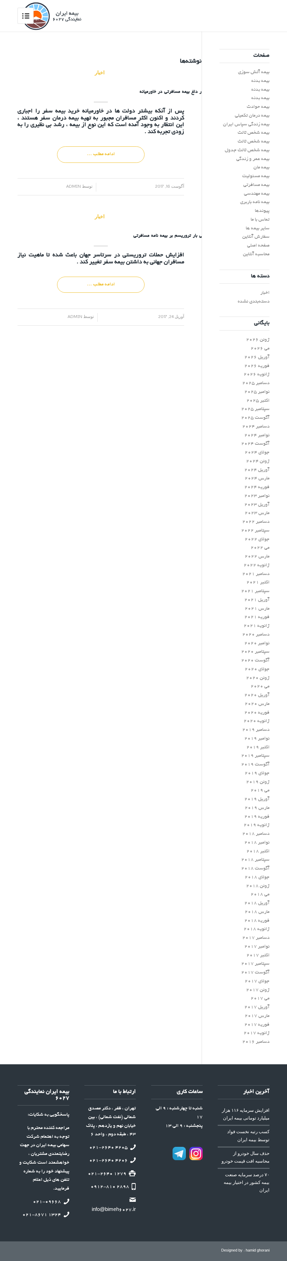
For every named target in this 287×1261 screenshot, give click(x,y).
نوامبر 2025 (257, 392)
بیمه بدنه (260, 81)
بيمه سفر (53, 111)
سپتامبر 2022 (255, 530)
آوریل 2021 (257, 600)
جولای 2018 (257, 877)
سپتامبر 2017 (255, 963)
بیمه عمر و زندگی (253, 159)
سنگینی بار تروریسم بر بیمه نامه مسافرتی (173, 236)
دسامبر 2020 (256, 634)
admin (76, 186)
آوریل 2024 (257, 470)
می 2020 (260, 686)
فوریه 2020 (257, 712)
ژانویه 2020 (257, 721)
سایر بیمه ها (258, 228)
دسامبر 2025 (256, 383)
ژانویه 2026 (257, 374)
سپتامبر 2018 (255, 859)
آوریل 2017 (257, 1007)
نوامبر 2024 (257, 435)
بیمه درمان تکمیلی (252, 115)
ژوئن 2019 (258, 782)
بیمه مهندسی (257, 193)
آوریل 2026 (257, 357)
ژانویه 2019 (257, 825)
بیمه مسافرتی (256, 185)
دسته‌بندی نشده (254, 301)
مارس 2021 (257, 608)
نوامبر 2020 (257, 643)
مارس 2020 (257, 704)
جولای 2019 (257, 773)
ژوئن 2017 (258, 990)
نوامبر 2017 (257, 946)
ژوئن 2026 (258, 339)
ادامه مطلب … (101, 154)
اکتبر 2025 (258, 400)
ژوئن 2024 (258, 461)
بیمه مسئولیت (256, 176)
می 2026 (260, 348)
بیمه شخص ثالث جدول (247, 150)
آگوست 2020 (255, 660)
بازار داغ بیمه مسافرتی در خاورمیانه (174, 92)
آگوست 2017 (255, 972)
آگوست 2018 (255, 868)
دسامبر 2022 (256, 522)
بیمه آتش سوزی (254, 72)
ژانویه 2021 (257, 626)
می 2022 (260, 547)
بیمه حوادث (258, 107)
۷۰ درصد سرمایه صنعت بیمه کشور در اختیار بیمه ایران (247, 1182)
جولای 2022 (257, 539)
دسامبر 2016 (256, 1042)
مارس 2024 (257, 478)
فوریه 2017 (257, 1024)
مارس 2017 (257, 1016)
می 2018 (260, 894)
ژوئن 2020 (258, 678)
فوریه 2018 (257, 920)
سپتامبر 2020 (255, 651)
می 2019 (260, 790)
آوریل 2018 (257, 903)
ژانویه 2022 (257, 565)
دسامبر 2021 (256, 574)
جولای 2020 (257, 669)
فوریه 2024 (257, 487)
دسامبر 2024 (256, 426)
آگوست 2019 (255, 764)
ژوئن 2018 (258, 886)
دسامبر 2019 (256, 730)
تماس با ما (260, 219)
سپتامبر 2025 (255, 409)
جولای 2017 (257, 981)
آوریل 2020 (257, 695)
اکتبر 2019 (258, 747)
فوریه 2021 (257, 617)
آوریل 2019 (257, 799)
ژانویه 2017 (257, 1033)
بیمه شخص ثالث (254, 133)
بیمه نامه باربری (255, 202)
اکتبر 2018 (258, 851)
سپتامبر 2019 (255, 755)
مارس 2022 (257, 556)
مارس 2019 (257, 808)
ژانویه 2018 (257, 929)
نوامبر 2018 (257, 842)
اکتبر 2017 (258, 955)
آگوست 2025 (255, 418)
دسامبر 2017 (256, 938)
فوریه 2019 (257, 816)
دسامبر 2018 (256, 834)
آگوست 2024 (255, 443)
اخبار (100, 72)
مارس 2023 (257, 513)
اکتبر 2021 (258, 582)
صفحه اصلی (258, 245)
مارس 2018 (257, 912)
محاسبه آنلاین (256, 254)
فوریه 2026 (257, 366)
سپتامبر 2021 (255, 591)
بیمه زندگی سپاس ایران (246, 124)
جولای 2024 (257, 452)
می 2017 (260, 998)
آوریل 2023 (257, 504)
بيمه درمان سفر (59, 118)
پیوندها (262, 211)
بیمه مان (261, 167)
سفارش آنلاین (256, 237)
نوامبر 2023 (257, 496)
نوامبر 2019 (257, 738)
